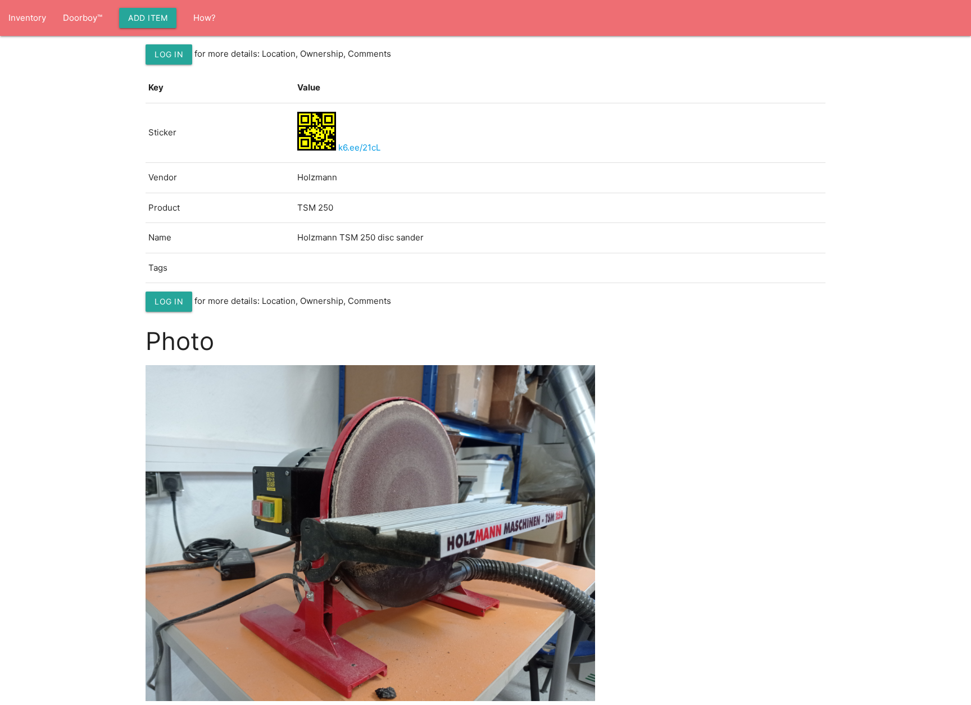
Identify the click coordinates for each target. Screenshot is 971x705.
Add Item (147, 17)
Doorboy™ (82, 17)
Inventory (27, 17)
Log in (169, 54)
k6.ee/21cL (359, 147)
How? (204, 17)
